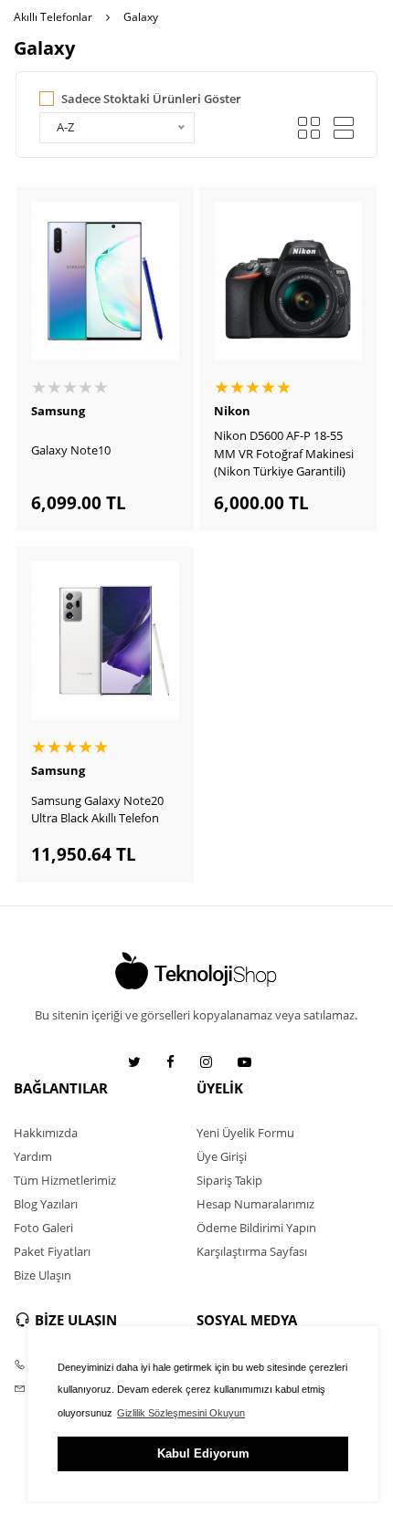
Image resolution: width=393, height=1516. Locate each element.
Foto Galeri (43, 1227)
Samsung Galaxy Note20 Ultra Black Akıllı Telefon (97, 809)
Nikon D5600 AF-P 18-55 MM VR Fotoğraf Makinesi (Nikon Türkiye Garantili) (284, 453)
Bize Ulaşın (42, 1275)
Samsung (58, 411)
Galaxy (140, 17)
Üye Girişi (221, 1156)
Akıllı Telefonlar (53, 17)
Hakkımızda (46, 1132)
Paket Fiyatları (52, 1251)
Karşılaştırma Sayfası (251, 1251)
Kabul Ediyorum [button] (203, 1453)
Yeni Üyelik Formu (245, 1132)
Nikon (232, 411)
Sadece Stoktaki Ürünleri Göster (151, 98)
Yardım (33, 1156)
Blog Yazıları (46, 1204)
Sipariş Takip (229, 1180)
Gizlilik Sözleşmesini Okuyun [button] (181, 1412)
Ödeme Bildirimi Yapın (256, 1227)
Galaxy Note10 (71, 450)
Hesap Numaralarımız (255, 1204)
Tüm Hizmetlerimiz (65, 1180)
